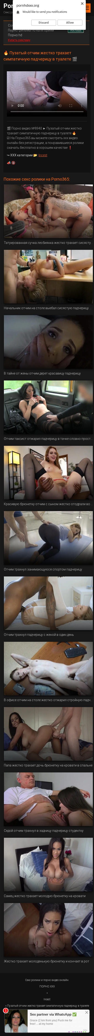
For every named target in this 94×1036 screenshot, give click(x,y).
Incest (43, 155)
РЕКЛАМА (75, 31)
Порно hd (15, 35)
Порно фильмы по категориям (31, 30)
